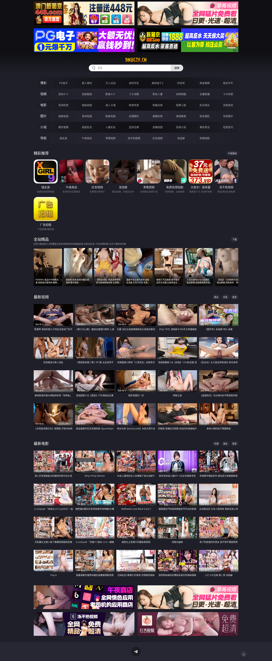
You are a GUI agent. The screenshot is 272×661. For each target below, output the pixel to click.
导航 (43, 138)
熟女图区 (205, 116)
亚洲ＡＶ (63, 94)
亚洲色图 (87, 116)
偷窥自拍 (63, 116)
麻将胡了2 (157, 83)
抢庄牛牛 (228, 83)
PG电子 (63, 83)
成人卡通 (110, 105)
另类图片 (228, 116)
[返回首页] (243, 654)
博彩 (43, 83)
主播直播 (205, 94)
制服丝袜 (158, 105)
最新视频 (41, 296)
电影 (43, 105)
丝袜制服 (181, 94)
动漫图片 (134, 116)
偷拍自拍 (87, 105)
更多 (234, 297)
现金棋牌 (205, 83)
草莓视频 (110, 138)
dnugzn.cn (136, 60)
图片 (43, 116)
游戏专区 (134, 83)
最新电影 (41, 443)
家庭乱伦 (87, 127)
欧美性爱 (134, 105)
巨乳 (225, 297)
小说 (43, 127)
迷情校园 (158, 127)
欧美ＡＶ (110, 94)
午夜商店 (87, 138)
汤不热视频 (134, 138)
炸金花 (181, 83)
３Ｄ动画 (134, 94)
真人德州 (87, 83)
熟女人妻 (158, 94)
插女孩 (63, 138)
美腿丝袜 (158, 116)
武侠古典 (134, 127)
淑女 (225, 443)
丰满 (216, 443)
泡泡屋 (181, 138)
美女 (216, 297)
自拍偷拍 (87, 94)
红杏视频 (158, 138)
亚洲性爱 (63, 105)
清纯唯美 (181, 116)
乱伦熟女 (205, 105)
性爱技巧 (228, 127)
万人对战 (110, 83)
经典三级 (181, 105)
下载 (234, 239)
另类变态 (228, 105)
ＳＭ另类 (228, 94)
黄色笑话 (205, 127)
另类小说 (181, 127)
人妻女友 (110, 127)
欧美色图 (110, 116)
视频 (43, 94)
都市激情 (63, 127)
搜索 (176, 68)
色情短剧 (205, 138)
